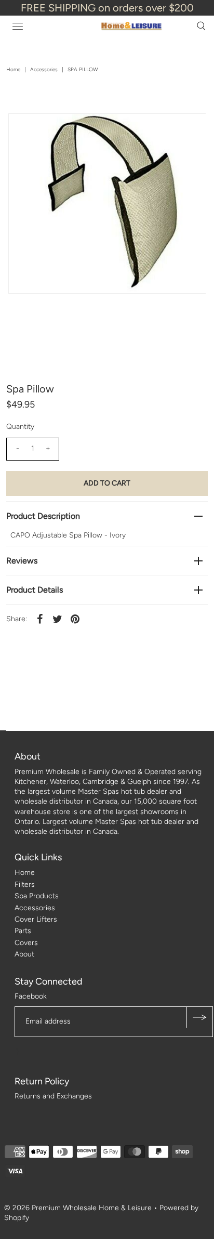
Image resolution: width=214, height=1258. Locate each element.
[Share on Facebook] (39, 618)
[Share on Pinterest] (75, 618)
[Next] (50, 130)
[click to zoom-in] (189, 130)
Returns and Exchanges (53, 1096)
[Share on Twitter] (57, 618)
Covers (26, 942)
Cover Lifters (36, 919)
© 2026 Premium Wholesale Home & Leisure (78, 1207)
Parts (23, 930)
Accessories (44, 69)
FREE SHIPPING (58, 8)
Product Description (43, 516)
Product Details (34, 590)
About (24, 954)
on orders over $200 (146, 8)
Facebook (31, 996)
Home (13, 69)
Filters (25, 884)
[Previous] (25, 130)
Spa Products (37, 896)
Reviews (21, 561)
